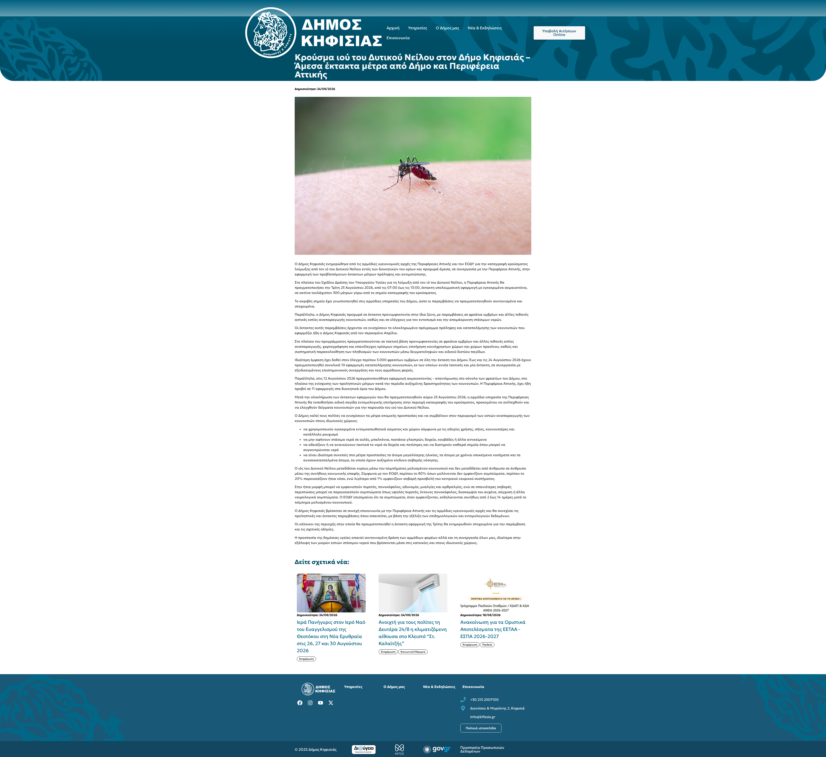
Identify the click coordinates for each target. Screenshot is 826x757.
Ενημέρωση (306, 651)
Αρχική (393, 27)
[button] (534, 617)
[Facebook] (300, 703)
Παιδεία (405, 644)
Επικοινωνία (398, 37)
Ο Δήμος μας (447, 27)
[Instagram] (310, 703)
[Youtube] (320, 703)
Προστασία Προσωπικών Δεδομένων (482, 749)
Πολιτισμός (489, 658)
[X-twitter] (331, 703)
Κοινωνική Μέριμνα (331, 651)
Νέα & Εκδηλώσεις (485, 27)
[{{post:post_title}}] (331, 593)
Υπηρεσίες (417, 27)
